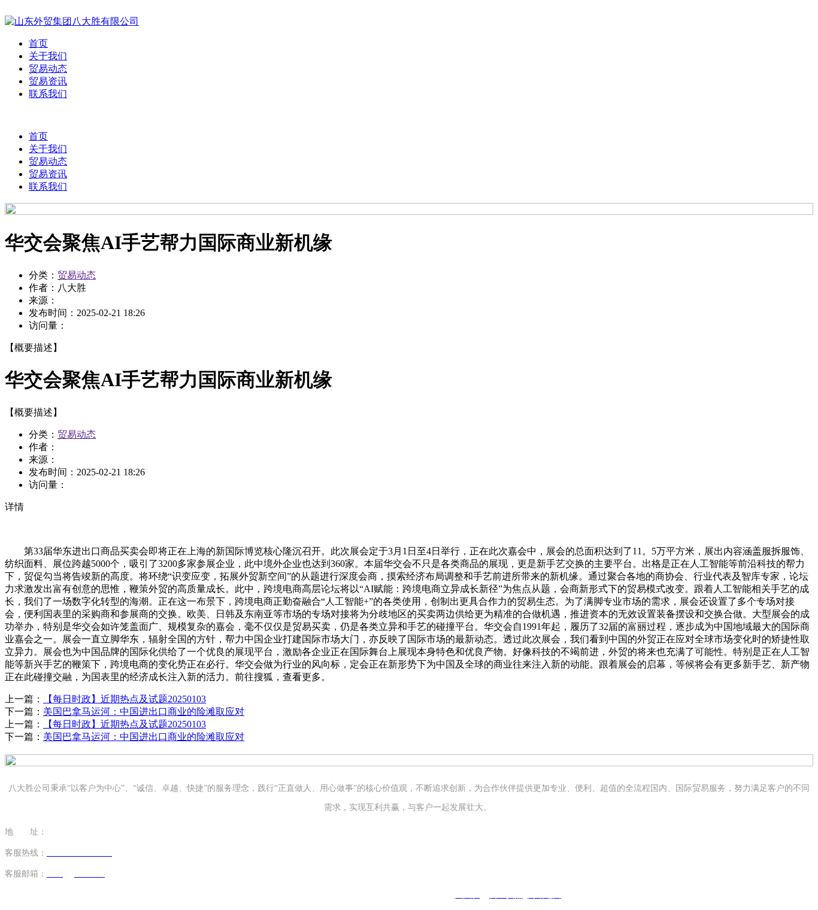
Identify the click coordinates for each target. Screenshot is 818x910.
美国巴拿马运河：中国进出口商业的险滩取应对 (143, 711)
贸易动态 (48, 68)
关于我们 (48, 56)
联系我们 (48, 94)
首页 (38, 43)
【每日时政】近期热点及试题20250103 (124, 699)
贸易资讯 (48, 81)
